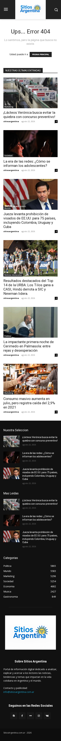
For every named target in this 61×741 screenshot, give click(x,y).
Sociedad (8, 155)
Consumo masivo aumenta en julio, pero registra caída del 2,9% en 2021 (29, 403)
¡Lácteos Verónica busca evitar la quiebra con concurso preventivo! (29, 114)
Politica (7, 336)
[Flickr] (30, 715)
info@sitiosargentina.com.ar (18, 692)
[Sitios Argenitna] (30, 632)
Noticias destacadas (13, 275)
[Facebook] (22, 715)
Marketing (8, 107)
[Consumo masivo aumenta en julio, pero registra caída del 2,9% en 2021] (30, 379)
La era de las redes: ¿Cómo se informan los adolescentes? (26, 163)
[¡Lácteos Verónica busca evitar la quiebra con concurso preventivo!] (30, 93)
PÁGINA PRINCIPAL (40, 54)
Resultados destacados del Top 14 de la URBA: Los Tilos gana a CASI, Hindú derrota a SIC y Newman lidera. (28, 287)
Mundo (7, 208)
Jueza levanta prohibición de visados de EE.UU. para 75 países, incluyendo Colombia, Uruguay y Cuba (29, 220)
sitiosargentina (11, 121)
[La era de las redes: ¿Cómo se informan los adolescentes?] (30, 143)
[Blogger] (14, 715)
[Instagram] (39, 715)
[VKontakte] (47, 715)
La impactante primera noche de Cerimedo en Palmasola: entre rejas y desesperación (28, 346)
